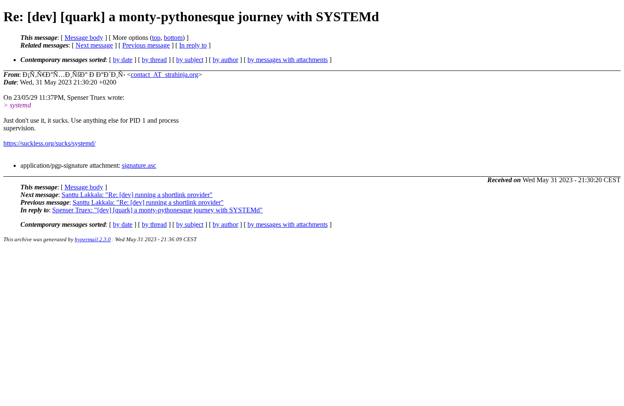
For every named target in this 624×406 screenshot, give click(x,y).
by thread (154, 59)
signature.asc (139, 165)
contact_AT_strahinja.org (164, 74)
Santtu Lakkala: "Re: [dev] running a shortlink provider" (137, 194)
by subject (189, 59)
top (156, 37)
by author (225, 59)
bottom (173, 37)
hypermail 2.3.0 (93, 239)
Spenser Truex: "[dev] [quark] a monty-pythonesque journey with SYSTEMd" (157, 210)
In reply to (193, 45)
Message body (84, 37)
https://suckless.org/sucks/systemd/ (49, 143)
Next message (94, 45)
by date (122, 59)
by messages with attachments (287, 59)
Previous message (146, 45)
